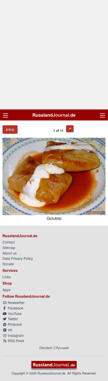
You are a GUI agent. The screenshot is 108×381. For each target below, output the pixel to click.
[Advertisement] (54, 55)
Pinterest (14, 324)
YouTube (14, 313)
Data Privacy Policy (18, 258)
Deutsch (45, 347)
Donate (8, 263)
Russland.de (54, 115)
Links (7, 276)
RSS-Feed (15, 340)
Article (10, 129)
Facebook (15, 307)
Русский (62, 347)
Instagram (15, 335)
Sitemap (9, 247)
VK (9, 329)
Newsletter (16, 302)
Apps (7, 289)
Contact (9, 241)
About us (10, 253)
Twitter (12, 318)
